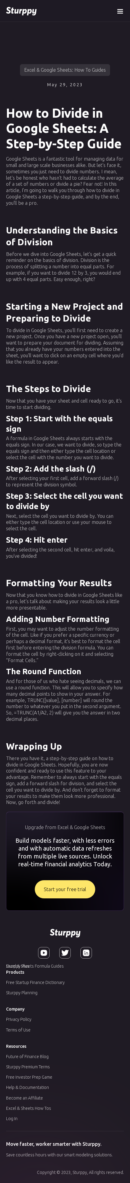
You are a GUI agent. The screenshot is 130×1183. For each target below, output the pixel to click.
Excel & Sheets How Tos (28, 1108)
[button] (120, 10)
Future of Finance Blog (27, 1056)
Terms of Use (18, 1030)
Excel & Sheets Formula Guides (35, 966)
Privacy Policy (18, 1019)
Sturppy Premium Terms (28, 1066)
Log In (12, 1118)
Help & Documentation (27, 1087)
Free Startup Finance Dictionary (35, 982)
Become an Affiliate (24, 1098)
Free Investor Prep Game (29, 1077)
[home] (21, 10)
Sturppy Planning (21, 992)
